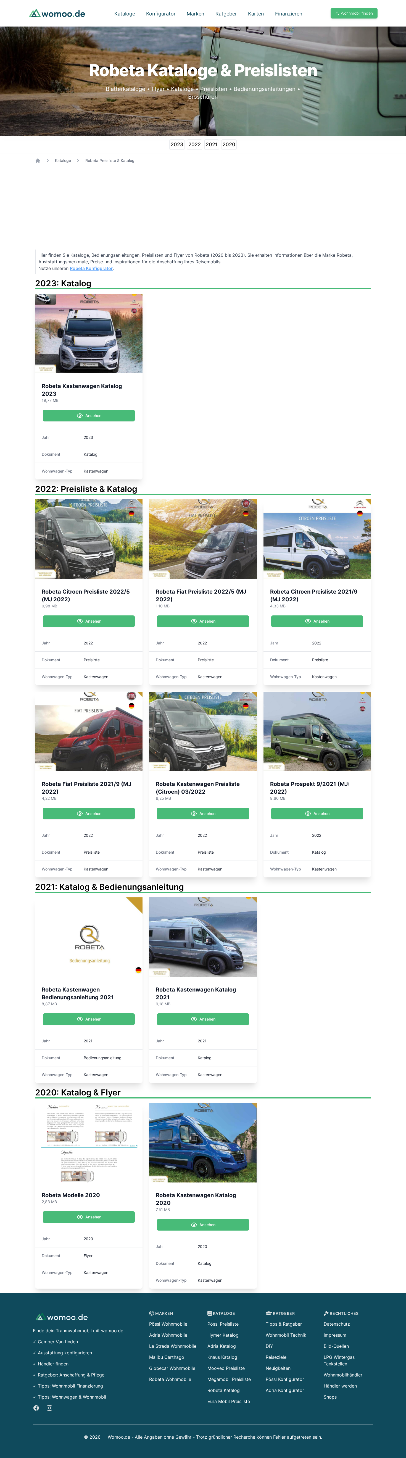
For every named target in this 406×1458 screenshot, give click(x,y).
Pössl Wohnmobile (168, 1324)
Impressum (335, 1335)
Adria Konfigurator (285, 1390)
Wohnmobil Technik (286, 1335)
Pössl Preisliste (223, 1324)
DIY (269, 1346)
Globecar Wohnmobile (172, 1368)
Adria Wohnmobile (168, 1335)
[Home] (38, 160)
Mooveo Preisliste (226, 1368)
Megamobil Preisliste (229, 1379)
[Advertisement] (201, 211)
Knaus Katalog (222, 1357)
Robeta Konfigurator (91, 268)
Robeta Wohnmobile (170, 1379)
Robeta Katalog (223, 1390)
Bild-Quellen (336, 1346)
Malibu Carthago (166, 1357)
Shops (330, 1397)
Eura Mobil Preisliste (228, 1401)
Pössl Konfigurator (285, 1379)
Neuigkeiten (278, 1368)
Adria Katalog (221, 1346)
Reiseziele (276, 1357)
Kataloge (63, 160)
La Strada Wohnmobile (172, 1346)
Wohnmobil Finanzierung (77, 1386)
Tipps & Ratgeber (284, 1324)
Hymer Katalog (223, 1335)
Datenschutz (337, 1324)
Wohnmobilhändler (343, 1375)
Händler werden (340, 1386)
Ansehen (93, 415)
